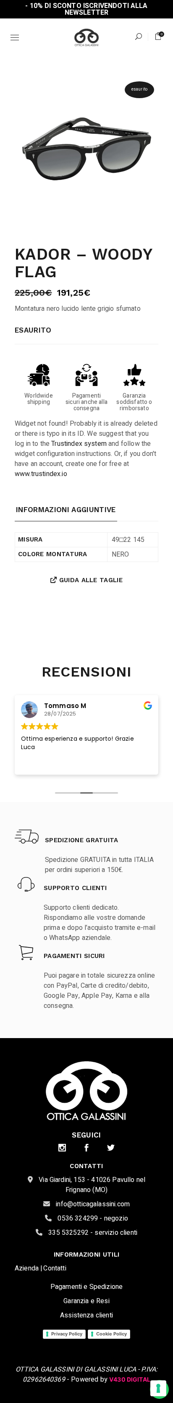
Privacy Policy (66, 1334)
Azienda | (28, 1268)
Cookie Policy (111, 1334)
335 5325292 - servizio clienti (92, 1233)
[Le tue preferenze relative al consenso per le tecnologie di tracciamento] (158, 1388)
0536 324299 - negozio (92, 1218)
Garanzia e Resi (86, 1301)
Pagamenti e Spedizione (86, 1287)
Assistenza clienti (86, 1315)
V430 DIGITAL (129, 1379)
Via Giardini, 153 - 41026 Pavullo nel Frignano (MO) (91, 1185)
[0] (158, 36)
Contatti (54, 1268)
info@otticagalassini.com (92, 1204)
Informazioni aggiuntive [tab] (66, 509)
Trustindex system (79, 444)
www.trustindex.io (41, 474)
